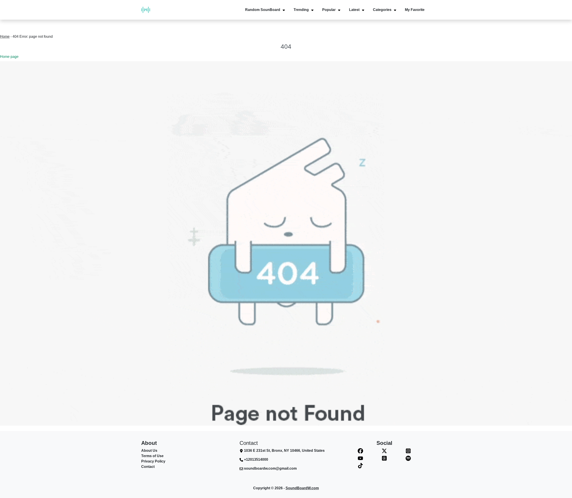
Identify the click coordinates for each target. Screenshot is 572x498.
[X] (384, 451)
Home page (9, 57)
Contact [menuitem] (148, 467)
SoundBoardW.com (302, 488)
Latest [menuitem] (354, 10)
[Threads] (384, 458)
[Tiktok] (360, 465)
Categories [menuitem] (382, 10)
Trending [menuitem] (301, 10)
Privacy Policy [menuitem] (153, 461)
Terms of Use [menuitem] (152, 456)
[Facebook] (360, 451)
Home (5, 36)
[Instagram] (408, 451)
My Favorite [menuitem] (415, 10)
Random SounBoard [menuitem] (262, 10)
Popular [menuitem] (329, 10)
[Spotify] (408, 458)
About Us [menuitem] (149, 450)
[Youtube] (360, 458)
